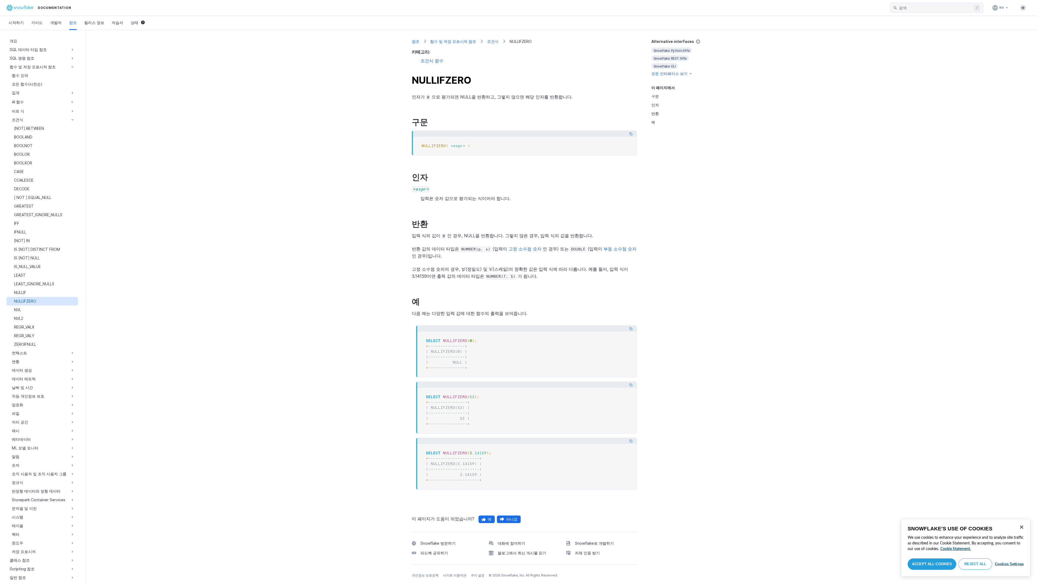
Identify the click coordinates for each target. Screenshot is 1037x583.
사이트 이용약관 (454, 575)
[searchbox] (935, 8)
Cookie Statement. (955, 549)
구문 (655, 96)
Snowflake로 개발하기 (594, 543)
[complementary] (681, 57)
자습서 (117, 22)
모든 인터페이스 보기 (669, 73)
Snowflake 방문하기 (438, 543)
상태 (134, 22)
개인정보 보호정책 (425, 575)
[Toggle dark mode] (1023, 7)
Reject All (975, 564)
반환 (655, 113)
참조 (73, 22)
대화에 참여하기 (511, 543)
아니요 (511, 519)
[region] (966, 548)
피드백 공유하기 (434, 553)
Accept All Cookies (932, 564)
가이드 (37, 22)
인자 (655, 105)
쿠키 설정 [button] (477, 575)
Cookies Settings (1009, 564)
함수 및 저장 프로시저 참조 (453, 41)
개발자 (56, 22)
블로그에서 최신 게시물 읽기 (522, 553)
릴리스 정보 (94, 22)
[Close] (1022, 527)
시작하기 (16, 22)
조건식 (493, 41)
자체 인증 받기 (587, 553)
